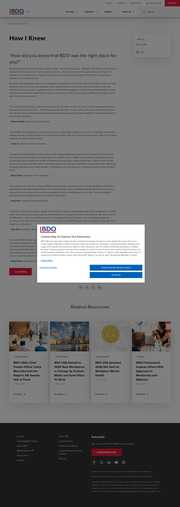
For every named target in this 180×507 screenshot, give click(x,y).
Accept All (116, 275)
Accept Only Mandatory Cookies (116, 267)
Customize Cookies (48, 267)
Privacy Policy (47, 260)
